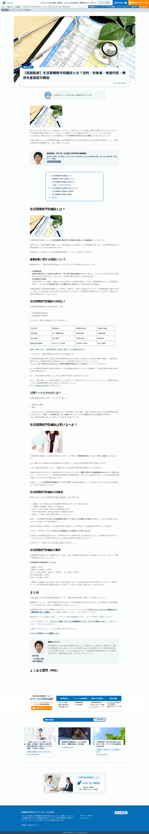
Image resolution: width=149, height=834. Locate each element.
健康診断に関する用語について (63, 178)
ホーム (3, 7)
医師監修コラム (84, 3)
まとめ (54, 197)
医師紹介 (60, 3)
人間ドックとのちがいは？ (62, 185)
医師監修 (17, 7)
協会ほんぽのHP (42, 385)
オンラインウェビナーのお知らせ (20, 10)
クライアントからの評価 (48, 3)
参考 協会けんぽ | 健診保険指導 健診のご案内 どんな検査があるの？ (58, 349)
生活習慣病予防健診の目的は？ (63, 182)
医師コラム (10, 7)
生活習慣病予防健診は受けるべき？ (65, 188)
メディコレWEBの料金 (71, 3)
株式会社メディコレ (33, 825)
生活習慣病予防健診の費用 (62, 194)
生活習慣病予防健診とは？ (62, 175)
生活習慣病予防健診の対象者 (62, 191)
